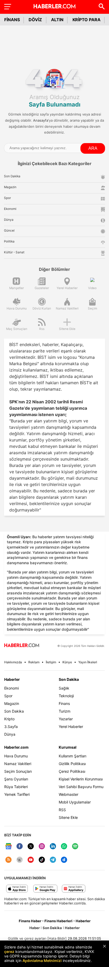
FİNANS (12, 19)
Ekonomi (11, 688)
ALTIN (57, 19)
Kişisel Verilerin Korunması (81, 779)
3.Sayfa (11, 726)
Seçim (92, 308)
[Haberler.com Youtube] (30, 860)
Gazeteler (42, 288)
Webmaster (68, 794)
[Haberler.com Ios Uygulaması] (17, 889)
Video (92, 288)
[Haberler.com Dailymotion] (64, 860)
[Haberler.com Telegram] (53, 860)
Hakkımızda (13, 662)
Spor (8, 696)
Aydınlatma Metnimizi (42, 960)
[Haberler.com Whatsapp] (64, 846)
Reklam (33, 662)
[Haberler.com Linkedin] (53, 846)
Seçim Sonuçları (18, 771)
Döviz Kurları (42, 308)
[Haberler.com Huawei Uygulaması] (74, 889)
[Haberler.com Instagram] (42, 846)
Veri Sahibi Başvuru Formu (81, 786)
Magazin (11, 703)
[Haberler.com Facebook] (19, 846)
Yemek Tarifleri (17, 794)
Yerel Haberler (67, 288)
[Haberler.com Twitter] (30, 846)
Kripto (9, 719)
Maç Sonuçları (16, 329)
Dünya (9, 734)
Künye (67, 662)
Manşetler (16, 288)
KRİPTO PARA (86, 19)
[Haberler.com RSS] (8, 860)
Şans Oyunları (16, 779)
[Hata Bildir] (57, 938)
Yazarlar (66, 719)
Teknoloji (66, 696)
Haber (34, 928)
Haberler (12, 679)
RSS (62, 809)
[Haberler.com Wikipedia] (19, 860)
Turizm (64, 711)
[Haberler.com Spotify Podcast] (75, 846)
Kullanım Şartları (72, 756)
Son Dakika (14, 711)
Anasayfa (40, 120)
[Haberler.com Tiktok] (42, 860)
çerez (9, 951)
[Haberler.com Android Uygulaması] (45, 889)
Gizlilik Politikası (72, 763)
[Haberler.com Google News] (8, 846)
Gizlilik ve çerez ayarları (27, 938)
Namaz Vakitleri (67, 308)
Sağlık (64, 688)
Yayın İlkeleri (87, 662)
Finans (64, 703)
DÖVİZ (35, 19)
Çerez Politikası (72, 771)
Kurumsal (67, 747)
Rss (41, 329)
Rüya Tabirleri (16, 786)
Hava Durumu (17, 308)
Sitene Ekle (67, 329)
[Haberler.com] (21, 645)
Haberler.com (16, 747)
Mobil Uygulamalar (75, 802)
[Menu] (7, 6)
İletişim (51, 662)
